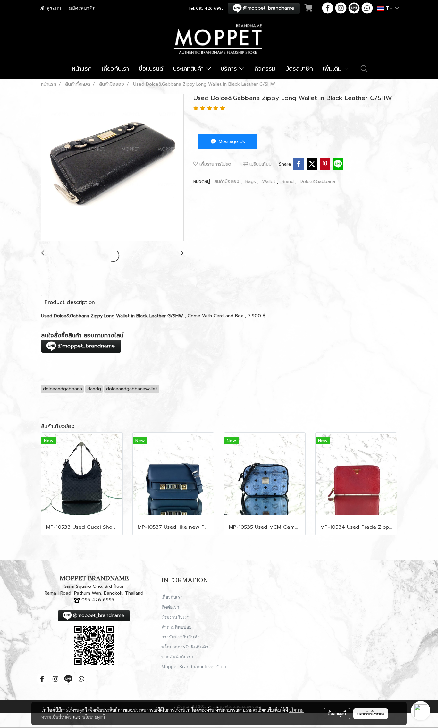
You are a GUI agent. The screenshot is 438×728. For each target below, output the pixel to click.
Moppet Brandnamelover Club (193, 667)
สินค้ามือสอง (227, 181)
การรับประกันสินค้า (180, 637)
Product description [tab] (70, 302)
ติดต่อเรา (170, 607)
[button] (364, 69)
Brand (288, 181)
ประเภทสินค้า (189, 68)
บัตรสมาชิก (299, 68)
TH (389, 8)
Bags (251, 181)
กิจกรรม (264, 68)
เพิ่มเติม (333, 68)
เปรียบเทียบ (260, 164)
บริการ (230, 68)
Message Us (231, 141)
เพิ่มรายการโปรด (214, 164)
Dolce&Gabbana (317, 181)
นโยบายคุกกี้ (93, 717)
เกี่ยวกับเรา (115, 68)
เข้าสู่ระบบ (50, 8)
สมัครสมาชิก (82, 8)
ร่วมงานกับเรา (175, 617)
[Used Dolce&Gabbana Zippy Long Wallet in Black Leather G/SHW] (112, 167)
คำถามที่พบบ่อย (176, 627)
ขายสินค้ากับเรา (177, 657)
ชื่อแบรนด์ (151, 68)
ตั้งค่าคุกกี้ (337, 713)
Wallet (269, 181)
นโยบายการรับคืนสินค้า (184, 647)
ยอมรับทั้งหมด (370, 713)
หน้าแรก (82, 68)
